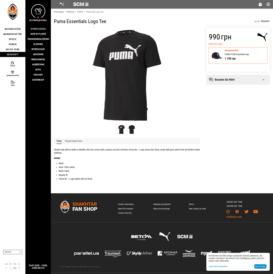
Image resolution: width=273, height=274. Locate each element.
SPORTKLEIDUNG (38, 29)
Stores (191, 204)
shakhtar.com (234, 216)
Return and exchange (161, 209)
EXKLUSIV (38, 74)
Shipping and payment (162, 204)
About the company (125, 209)
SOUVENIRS (38, 54)
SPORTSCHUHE (38, 49)
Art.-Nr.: (257, 21)
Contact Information (126, 204)
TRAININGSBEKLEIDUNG (38, 39)
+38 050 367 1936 (234, 206)
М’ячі (38, 69)
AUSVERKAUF (38, 79)
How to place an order (197, 209)
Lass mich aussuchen (218, 266)
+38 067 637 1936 (234, 202)
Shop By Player (38, 34)
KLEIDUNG (38, 44)
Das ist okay (260, 266)
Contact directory (125, 213)
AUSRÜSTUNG (38, 64)
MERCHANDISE (38, 59)
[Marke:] (262, 37)
